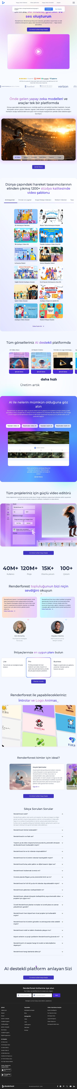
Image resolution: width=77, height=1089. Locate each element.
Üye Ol (35, 787)
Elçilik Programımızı (5, 1035)
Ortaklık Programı (5, 1021)
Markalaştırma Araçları (29, 1010)
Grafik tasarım (27, 1024)
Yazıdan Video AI (5, 1050)
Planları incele (38, 681)
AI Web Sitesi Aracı (5, 1053)
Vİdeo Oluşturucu (52, 1021)
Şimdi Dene (38, 167)
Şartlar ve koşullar (5, 1027)
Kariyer (2, 1015)
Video (25, 1019)
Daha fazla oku (8, 611)
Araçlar (58, 2)
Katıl (56, 995)
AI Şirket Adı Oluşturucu (6, 1056)
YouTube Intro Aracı (52, 1013)
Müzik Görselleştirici (52, 1010)
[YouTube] (70, 1086)
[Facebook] (57, 1086)
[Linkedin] (74, 1086)
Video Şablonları (34, 2)
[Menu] (73, 2)
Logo (25, 1021)
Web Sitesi (26, 1027)
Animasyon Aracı (51, 1015)
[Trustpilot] (45, 79)
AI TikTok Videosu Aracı (6, 1058)
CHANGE (48, 9)
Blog (25, 1013)
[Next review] (41, 594)
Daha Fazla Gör (37, 326)
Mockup (26, 1030)
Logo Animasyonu (52, 1018)
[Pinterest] (63, 1086)
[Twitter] (67, 1086)
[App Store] (6, 1069)
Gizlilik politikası (4, 1024)
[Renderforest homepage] (3, 2)
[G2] (37, 79)
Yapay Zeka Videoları (21, 2)
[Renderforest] (8, 1086)
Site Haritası (4, 1029)
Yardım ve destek (5, 1018)
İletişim (3, 1013)
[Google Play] (6, 1074)
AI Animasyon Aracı (5, 1044)
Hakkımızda (4, 1010)
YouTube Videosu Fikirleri (7, 1061)
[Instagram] (60, 1086)
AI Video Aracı (4, 1042)
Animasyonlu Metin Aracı (53, 1024)
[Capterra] (53, 79)
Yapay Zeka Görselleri (48, 2)
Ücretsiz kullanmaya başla (38, 29)
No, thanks (58, 9)
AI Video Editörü (5, 1047)
